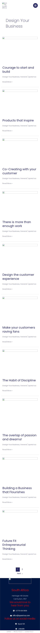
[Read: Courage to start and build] (19, 50)
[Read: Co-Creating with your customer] (19, 151)
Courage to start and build (18, 69)
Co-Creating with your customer (19, 171)
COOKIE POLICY (29, 632)
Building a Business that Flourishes (17, 490)
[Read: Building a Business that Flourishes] (19, 470)
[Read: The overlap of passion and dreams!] (19, 414)
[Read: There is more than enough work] (19, 204)
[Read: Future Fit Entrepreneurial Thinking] (19, 523)
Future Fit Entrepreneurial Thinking (14, 545)
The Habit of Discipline (19, 380)
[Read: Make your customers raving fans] (19, 310)
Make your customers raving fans (18, 329)
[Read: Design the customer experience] (19, 257)
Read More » (7, 81)
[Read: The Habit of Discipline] (19, 362)
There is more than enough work (16, 224)
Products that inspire (18, 120)
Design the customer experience (18, 277)
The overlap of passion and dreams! (19, 437)
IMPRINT (9, 632)
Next (20, 573)
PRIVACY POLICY (18, 632)
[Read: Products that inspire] (19, 103)
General (23, 77)
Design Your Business (11, 77)
